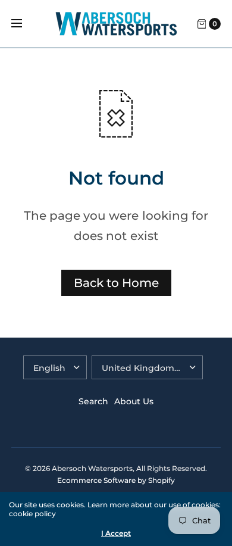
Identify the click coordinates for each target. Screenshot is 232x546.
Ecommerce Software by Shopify (116, 480)
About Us (133, 401)
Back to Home (116, 283)
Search (93, 401)
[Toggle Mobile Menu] (24, 24)
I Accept (116, 533)
